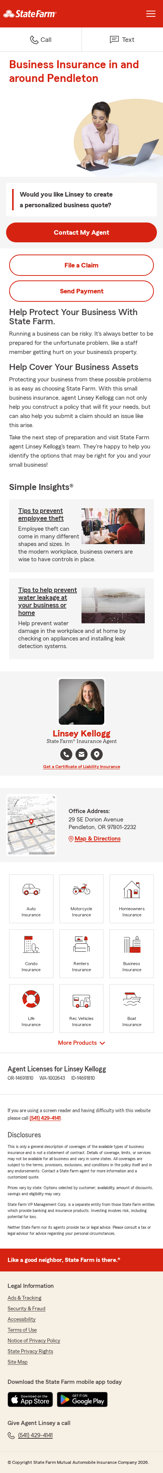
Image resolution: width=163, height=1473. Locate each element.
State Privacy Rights (30, 1351)
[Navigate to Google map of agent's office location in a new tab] (97, 754)
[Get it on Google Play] (82, 1399)
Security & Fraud (26, 1308)
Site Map (18, 1362)
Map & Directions (98, 839)
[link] (41, 14)
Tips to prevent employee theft (41, 514)
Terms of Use (22, 1330)
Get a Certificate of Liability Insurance (81, 766)
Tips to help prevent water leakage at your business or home (47, 601)
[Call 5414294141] (66, 754)
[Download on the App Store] (30, 1399)
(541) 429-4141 (45, 1118)
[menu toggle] (151, 14)
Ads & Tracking (24, 1298)
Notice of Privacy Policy (34, 1340)
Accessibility (22, 1319)
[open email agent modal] (81, 755)
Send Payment (81, 291)
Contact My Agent (81, 232)
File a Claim (81, 265)
